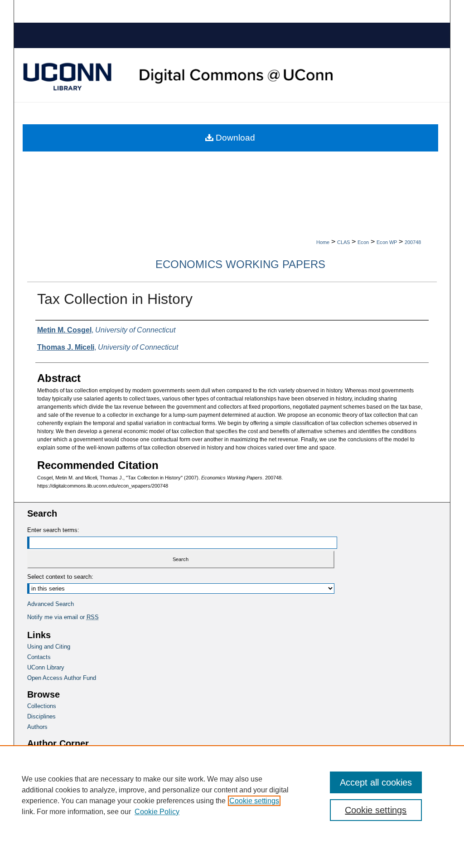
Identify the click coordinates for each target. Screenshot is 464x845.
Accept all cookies (376, 782)
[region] (232, 795)
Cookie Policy (157, 812)
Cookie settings (254, 801)
